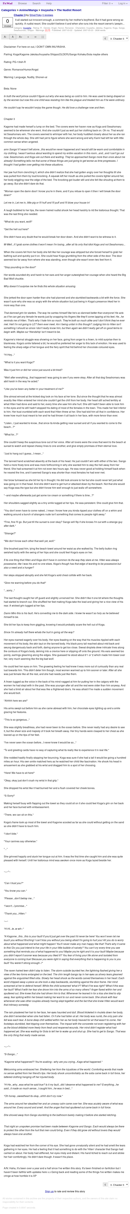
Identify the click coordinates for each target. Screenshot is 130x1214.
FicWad (7, 3)
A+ (20, 36)
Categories (8, 10)
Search (36, 3)
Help (49, 3)
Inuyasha (47, 10)
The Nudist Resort (69, 10)
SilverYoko (35, 15)
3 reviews (47, 15)
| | (43, 36)
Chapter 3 (20, 15)
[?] (49, 30)
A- (5, 36)
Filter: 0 (106, 3)
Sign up (49, 1191)
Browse (22, 3)
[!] (46, 30)
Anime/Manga (28, 10)
